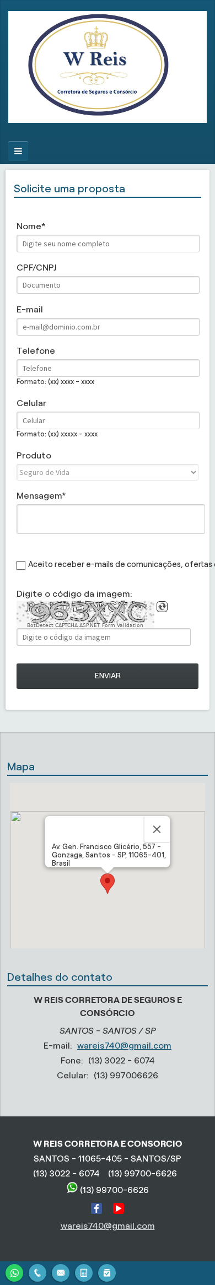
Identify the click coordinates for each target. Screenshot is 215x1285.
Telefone (36, 350)
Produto (34, 455)
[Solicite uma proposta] (84, 1271)
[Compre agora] (107, 1271)
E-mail (30, 309)
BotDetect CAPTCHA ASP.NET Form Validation (85, 625)
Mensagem (39, 495)
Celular (31, 403)
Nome (29, 226)
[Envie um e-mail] (60, 1271)
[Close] (157, 829)
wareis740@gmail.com (124, 1045)
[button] (107, 883)
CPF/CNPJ (36, 267)
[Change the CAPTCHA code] (162, 606)
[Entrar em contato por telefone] (37, 1273)
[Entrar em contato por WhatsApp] (14, 1271)
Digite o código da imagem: (74, 593)
